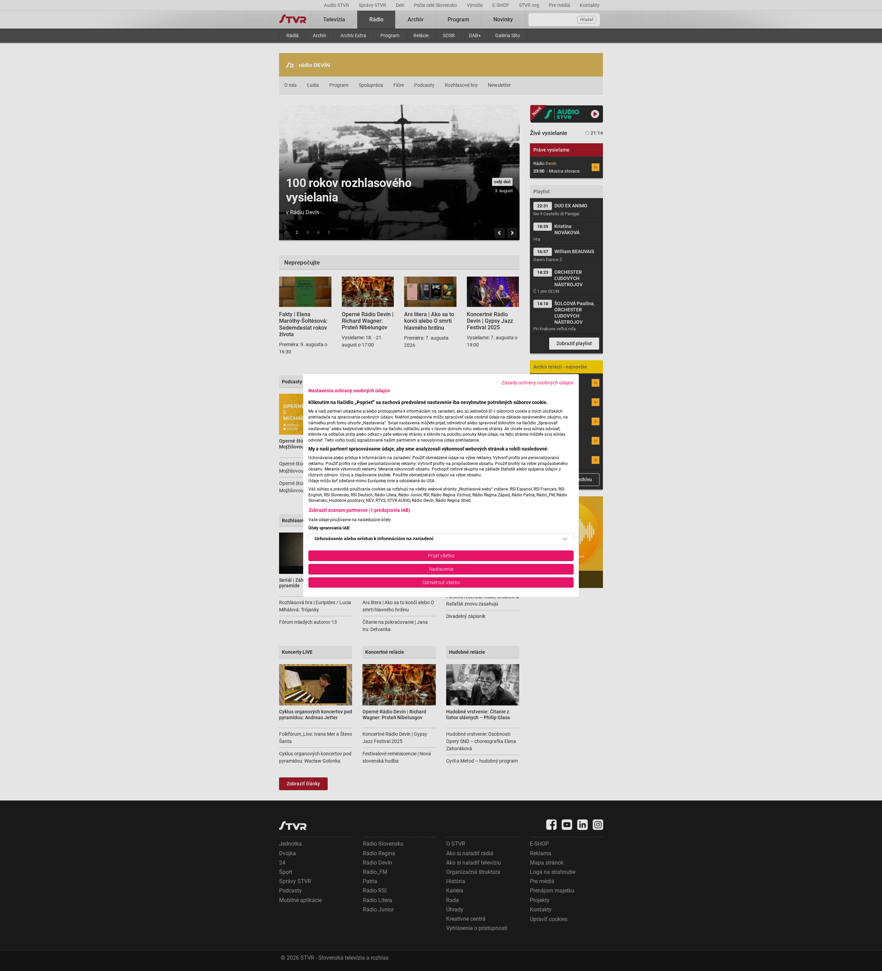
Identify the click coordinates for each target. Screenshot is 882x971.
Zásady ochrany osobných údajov (538, 382)
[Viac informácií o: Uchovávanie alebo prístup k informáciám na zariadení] (565, 539)
